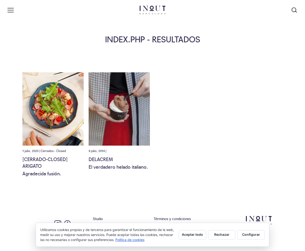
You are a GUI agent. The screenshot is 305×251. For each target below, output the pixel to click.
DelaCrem (101, 159)
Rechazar (221, 234)
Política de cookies (129, 240)
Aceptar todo (192, 234)
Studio (98, 218)
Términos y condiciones (172, 218)
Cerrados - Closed (53, 150)
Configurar (251, 234)
